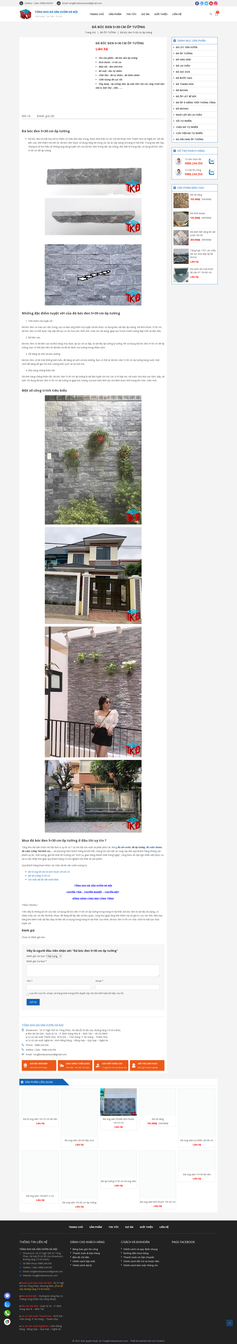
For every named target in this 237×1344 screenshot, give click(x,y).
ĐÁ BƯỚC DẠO (184, 77)
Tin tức (131, 14)
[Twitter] (206, 3)
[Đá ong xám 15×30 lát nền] (197, 1161)
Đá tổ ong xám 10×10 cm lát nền (40, 1119)
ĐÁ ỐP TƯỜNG (108, 32)
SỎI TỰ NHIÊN (184, 120)
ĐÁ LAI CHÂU (183, 65)
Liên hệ (176, 14)
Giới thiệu (161, 14)
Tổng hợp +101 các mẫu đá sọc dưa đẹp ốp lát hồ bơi (203, 254)
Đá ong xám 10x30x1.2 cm (40, 1195)
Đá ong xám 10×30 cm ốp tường (79, 1202)
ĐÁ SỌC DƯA (183, 71)
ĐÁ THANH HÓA (185, 84)
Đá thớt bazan (197, 213)
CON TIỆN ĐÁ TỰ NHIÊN (189, 133)
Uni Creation (158, 1340)
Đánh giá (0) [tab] (45, 116)
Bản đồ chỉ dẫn (81, 1257)
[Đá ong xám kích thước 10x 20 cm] (157, 1175)
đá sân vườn (124, 847)
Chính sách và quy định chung (140, 1249)
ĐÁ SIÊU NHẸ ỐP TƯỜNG (189, 139)
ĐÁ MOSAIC (182, 108)
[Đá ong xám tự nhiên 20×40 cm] (197, 1112)
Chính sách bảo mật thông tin (140, 1265)
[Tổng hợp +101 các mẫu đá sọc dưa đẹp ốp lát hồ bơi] (181, 256)
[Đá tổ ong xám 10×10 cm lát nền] (40, 1102)
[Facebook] (197, 3)
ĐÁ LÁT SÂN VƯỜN (186, 47)
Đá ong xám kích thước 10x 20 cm (158, 1201)
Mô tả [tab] (26, 116)
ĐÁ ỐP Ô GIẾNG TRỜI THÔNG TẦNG (196, 102)
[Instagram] (216, 3)
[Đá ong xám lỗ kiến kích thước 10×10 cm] (118, 1102)
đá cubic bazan (154, 847)
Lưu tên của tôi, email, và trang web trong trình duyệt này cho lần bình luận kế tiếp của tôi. (77, 993)
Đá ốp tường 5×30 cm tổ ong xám (118, 1181)
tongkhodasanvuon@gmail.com (50, 1054)
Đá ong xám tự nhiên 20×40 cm (196, 1140)
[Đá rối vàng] (181, 200)
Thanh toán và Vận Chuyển (138, 1257)
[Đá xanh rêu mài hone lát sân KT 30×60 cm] (181, 274)
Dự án (145, 14)
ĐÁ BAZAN (182, 90)
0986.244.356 (42, 1045)
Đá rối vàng (196, 194)
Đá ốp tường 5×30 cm (39, 875)
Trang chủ (97, 14)
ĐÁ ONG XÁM (183, 59)
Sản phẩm (115, 14)
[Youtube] (211, 3)
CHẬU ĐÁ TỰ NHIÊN (187, 127)
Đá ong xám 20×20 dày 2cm (79, 1140)
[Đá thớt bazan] (181, 218)
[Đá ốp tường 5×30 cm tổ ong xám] (118, 1164)
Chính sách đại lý (82, 1265)
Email (99, 980)
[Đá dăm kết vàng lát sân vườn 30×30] (181, 237)
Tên (30, 980)
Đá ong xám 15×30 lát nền (197, 1174)
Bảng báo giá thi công (85, 1249)
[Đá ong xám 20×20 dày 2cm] (79, 1112)
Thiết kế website (138, 1340)
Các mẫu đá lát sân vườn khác (43, 879)
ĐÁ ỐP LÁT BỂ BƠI (186, 96)
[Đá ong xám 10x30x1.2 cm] (40, 1172)
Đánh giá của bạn (37, 956)
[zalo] (202, 3)
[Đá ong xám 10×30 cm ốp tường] (79, 1175)
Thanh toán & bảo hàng (86, 1253)
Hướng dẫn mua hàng (136, 1253)
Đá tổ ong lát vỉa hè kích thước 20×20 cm (49, 871)
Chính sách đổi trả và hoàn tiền (141, 1261)
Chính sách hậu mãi (84, 1261)
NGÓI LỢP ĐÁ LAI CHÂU (189, 114)
